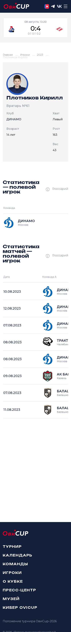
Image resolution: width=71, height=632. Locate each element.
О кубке (13, 581)
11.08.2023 (11, 410)
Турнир (12, 546)
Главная (8, 55)
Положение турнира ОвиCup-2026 (30, 621)
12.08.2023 (12, 308)
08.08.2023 (12, 342)
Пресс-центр (19, 590)
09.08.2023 (12, 376)
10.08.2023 (12, 292)
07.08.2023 (12, 325)
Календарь (17, 555)
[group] (35, 27)
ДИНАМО (13, 119)
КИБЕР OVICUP (20, 607)
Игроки (25, 55)
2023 (40, 55)
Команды (15, 564)
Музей (11, 598)
